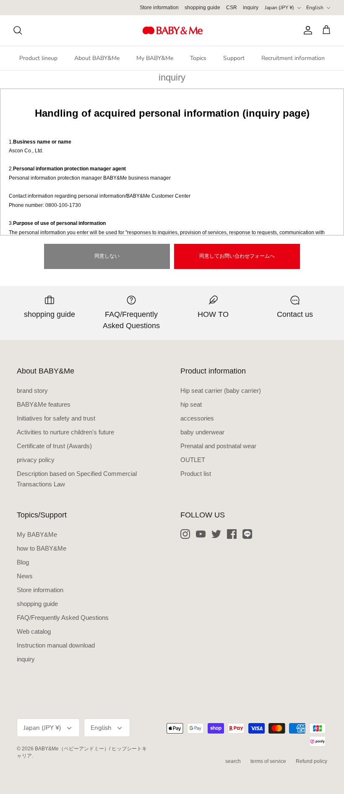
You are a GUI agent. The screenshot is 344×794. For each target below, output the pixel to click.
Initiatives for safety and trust (56, 418)
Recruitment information (293, 58)
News (25, 576)
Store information (159, 7)
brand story (32, 390)
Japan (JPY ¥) (279, 7)
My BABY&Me (154, 58)
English (314, 7)
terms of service (268, 761)
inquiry (250, 7)
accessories (197, 418)
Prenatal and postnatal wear (218, 445)
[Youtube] (201, 534)
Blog (23, 562)
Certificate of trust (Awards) (54, 445)
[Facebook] (232, 534)
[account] (306, 30)
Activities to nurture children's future (65, 432)
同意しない (107, 256)
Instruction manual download (56, 645)
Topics (198, 58)
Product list (195, 473)
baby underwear (202, 432)
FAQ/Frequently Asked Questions (63, 617)
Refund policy (311, 761)
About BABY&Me (97, 58)
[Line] (247, 534)
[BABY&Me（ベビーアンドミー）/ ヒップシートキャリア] (172, 30)
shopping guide (202, 7)
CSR (231, 7)
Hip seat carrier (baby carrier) (220, 390)
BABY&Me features (43, 404)
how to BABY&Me (41, 548)
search (233, 761)
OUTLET (192, 459)
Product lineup (38, 58)
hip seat (191, 404)
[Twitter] (216, 534)
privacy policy (36, 459)
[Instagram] (185, 534)
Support (234, 58)
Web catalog (34, 631)
